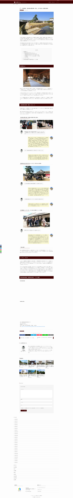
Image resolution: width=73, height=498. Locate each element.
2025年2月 (16, 449)
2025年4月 (16, 446)
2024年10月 (16, 457)
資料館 (16, 477)
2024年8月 (16, 460)
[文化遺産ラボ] (17, 2)
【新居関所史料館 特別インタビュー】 (29, 52)
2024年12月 (16, 453)
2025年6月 (16, 442)
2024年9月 (16, 458)
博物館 (16, 467)
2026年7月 (16, 421)
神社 (15, 474)
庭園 (15, 470)
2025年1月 (16, 451)
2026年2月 (16, 428)
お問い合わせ (37, 495)
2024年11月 (16, 455)
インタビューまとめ (26, 58)
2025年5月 (16, 444)
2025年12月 (16, 431)
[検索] (58, 0)
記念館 (16, 476)
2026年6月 (16, 422)
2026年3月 (16, 426)
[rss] (57, 0)
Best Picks (39, 491)
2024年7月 (16, 462)
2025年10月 (16, 435)
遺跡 (15, 479)
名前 (21, 399)
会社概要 (40, 495)
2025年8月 (16, 439)
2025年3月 (16, 448)
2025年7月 (16, 440)
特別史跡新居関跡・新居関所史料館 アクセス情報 (31, 59)
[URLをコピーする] (51, 335)
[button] (22, 335)
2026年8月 (16, 419)
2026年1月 (16, 430)
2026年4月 (16, 424)
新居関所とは (25, 51)
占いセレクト (40, 489)
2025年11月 (16, 433)
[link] (28, 352)
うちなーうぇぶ (33, 495)
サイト (21, 405)
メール (22, 402)
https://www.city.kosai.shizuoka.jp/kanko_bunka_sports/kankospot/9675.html (33, 326)
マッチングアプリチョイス (41, 487)
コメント (22, 389)
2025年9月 (16, 437)
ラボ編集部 (23, 350)
